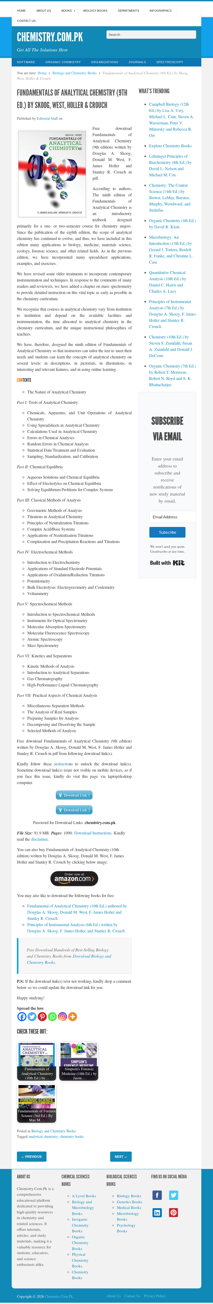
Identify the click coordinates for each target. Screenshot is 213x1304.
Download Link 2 (77, 809)
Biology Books (95, 10)
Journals (137, 62)
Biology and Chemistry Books (74, 72)
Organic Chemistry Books (80, 1242)
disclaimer (39, 839)
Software (26, 62)
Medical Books (129, 1207)
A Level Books (84, 1195)
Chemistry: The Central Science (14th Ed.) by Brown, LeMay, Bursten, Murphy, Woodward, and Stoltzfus (169, 197)
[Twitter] (32, 1016)
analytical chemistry (43, 1136)
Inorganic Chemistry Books (80, 1224)
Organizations (104, 62)
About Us (43, 10)
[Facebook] (21, 1016)
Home (21, 10)
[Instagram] (62, 1016)
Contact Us (26, 20)
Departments (128, 10)
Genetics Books (129, 1201)
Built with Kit (167, 562)
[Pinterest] (42, 1016)
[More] (72, 1016)
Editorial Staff (47, 118)
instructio (61, 763)
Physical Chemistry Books (80, 1260)
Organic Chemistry (63, 62)
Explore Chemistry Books (170, 145)
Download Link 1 (77, 795)
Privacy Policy (154, 1295)
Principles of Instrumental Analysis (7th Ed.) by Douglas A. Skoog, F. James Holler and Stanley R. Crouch (172, 314)
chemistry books (72, 1136)
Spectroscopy (169, 62)
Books (67, 10)
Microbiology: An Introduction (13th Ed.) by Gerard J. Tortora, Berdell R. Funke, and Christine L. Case (171, 249)
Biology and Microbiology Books (83, 1207)
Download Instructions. (93, 832)
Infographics (160, 10)
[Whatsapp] (52, 1016)
